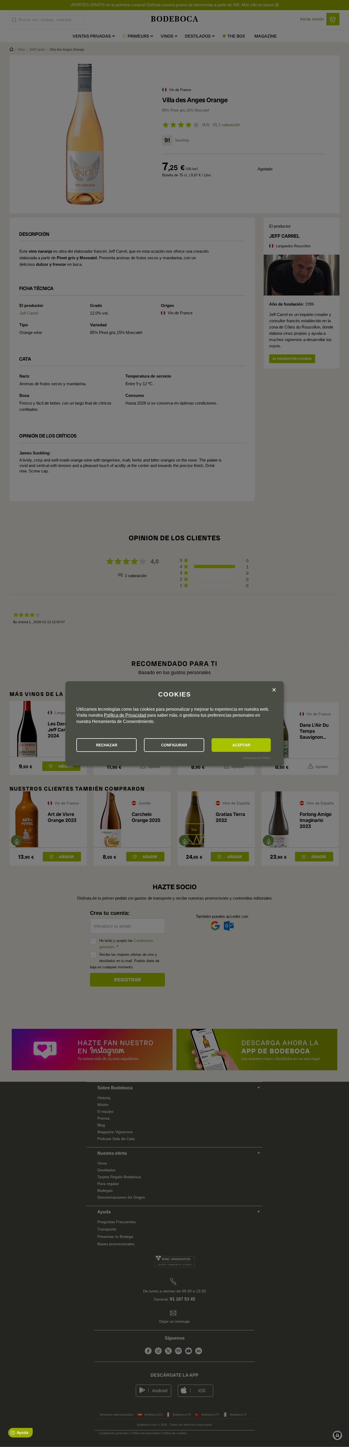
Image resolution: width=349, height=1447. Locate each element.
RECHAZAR (106, 745)
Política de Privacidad (125, 715)
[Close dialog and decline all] (274, 690)
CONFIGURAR (174, 745)
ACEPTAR (241, 745)
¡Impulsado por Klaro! (256, 757)
